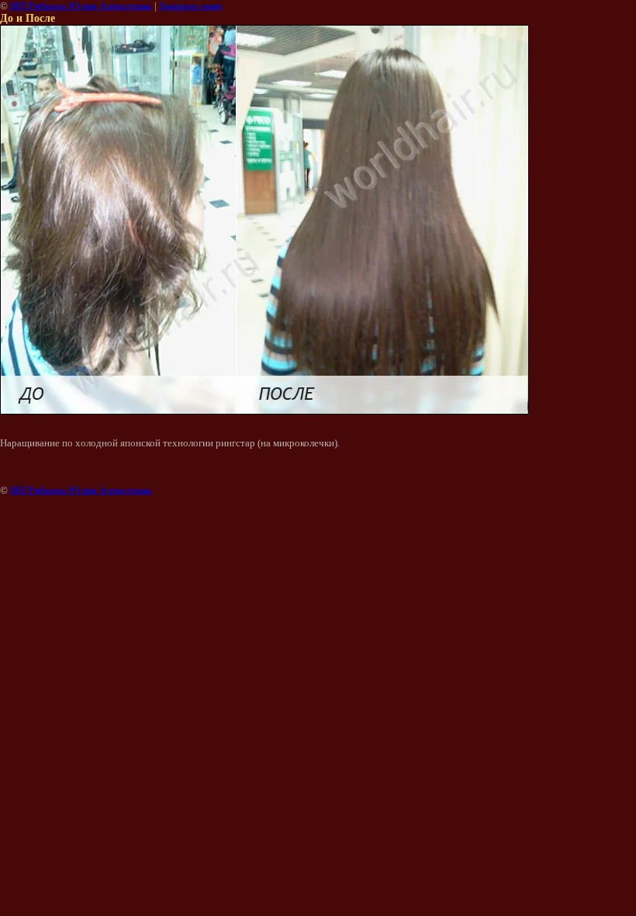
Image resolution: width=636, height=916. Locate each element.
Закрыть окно (191, 6)
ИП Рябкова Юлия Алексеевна (81, 6)
